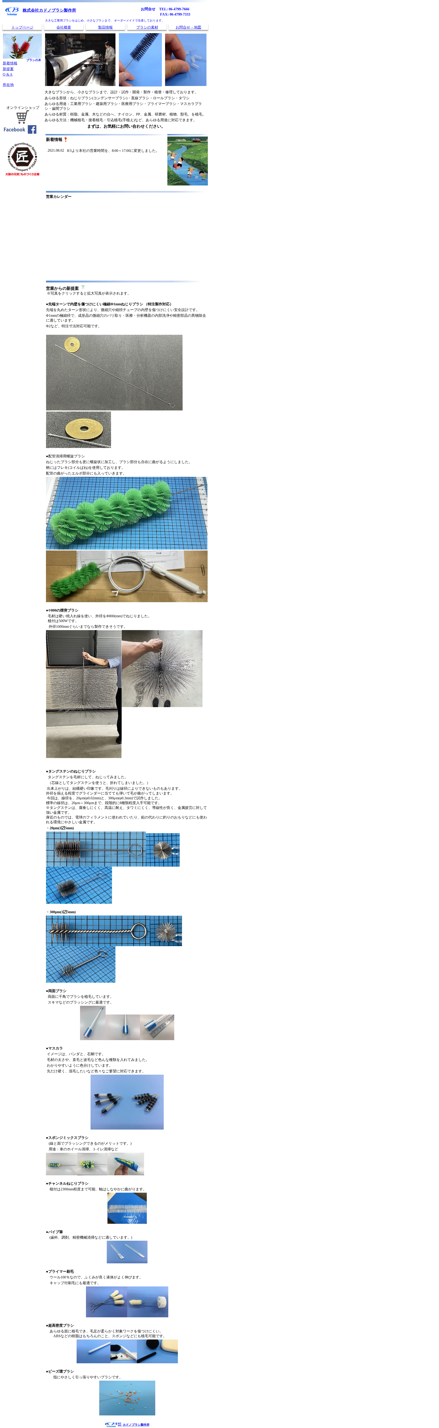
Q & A (8, 74)
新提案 (8, 69)
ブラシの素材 (147, 27)
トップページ (22, 27)
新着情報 (10, 63)
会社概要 (63, 27)
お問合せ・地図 (188, 27)
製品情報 (105, 27)
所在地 (8, 85)
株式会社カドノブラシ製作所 (49, 10)
